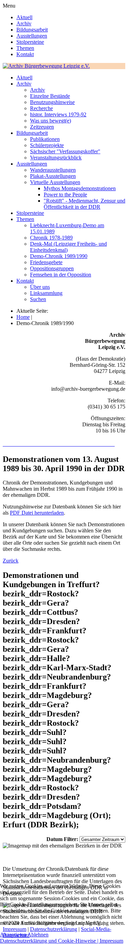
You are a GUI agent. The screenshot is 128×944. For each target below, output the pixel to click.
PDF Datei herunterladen (37, 513)
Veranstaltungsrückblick (56, 157)
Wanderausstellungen (53, 170)
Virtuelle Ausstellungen (55, 182)
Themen (25, 48)
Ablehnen (37, 934)
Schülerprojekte (47, 145)
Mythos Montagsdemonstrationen (80, 188)
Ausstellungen (31, 36)
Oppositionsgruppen (52, 268)
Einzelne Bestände (50, 96)
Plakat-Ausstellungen (53, 176)
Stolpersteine (30, 42)
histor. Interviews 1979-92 (58, 114)
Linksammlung (46, 293)
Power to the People (65, 194)
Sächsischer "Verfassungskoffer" (65, 151)
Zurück (10, 561)
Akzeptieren (13, 934)
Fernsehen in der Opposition (60, 274)
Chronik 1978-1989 (51, 238)
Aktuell (24, 17)
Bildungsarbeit (32, 30)
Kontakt (25, 54)
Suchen (38, 299)
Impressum (111, 941)
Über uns (40, 287)
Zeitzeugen (42, 127)
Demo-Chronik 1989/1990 (58, 256)
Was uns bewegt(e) (50, 121)
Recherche (41, 108)
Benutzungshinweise (52, 102)
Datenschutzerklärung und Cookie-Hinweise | (50, 941)
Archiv (23, 23)
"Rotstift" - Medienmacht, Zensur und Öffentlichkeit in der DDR (84, 204)
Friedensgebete (46, 262)
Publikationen (45, 139)
